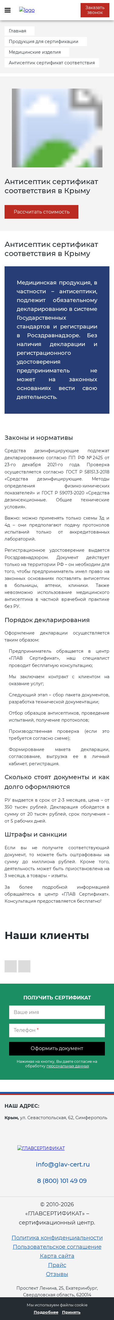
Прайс (57, 1265)
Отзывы (57, 1274)
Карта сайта (57, 1256)
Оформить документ (57, 1048)
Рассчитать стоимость (42, 212)
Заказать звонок (95, 10)
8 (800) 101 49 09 (62, 1180)
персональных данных (68, 1066)
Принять (71, 1312)
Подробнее (46, 1312)
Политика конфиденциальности (57, 1237)
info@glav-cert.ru (63, 1164)
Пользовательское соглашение (57, 1247)
